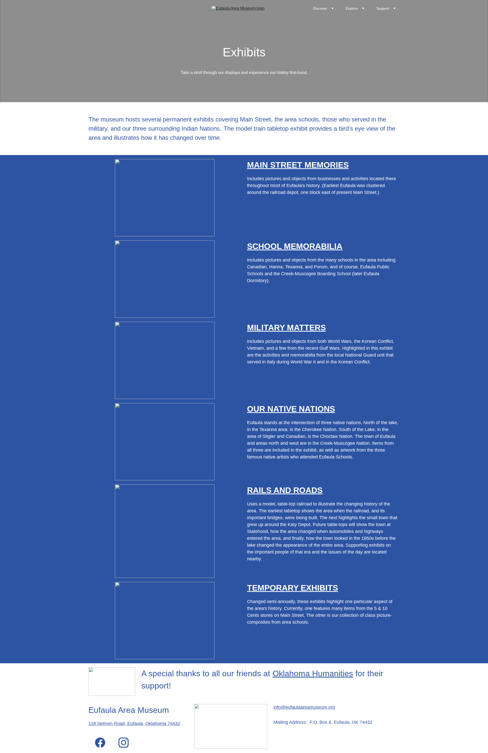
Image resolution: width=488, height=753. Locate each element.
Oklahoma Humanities (312, 673)
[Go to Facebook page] (100, 742)
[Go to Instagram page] (123, 742)
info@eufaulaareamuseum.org (304, 707)
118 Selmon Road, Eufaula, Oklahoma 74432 (134, 723)
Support (382, 8)
